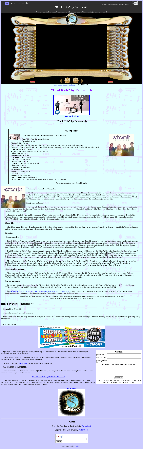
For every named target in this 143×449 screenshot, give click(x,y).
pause (60, 85)
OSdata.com (22, 363)
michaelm (78, 446)
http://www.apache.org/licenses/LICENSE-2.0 (48, 377)
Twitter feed (86, 426)
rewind (65, 85)
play (55, 85)
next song (72, 85)
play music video (71, 116)
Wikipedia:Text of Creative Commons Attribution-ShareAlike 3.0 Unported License (46, 291)
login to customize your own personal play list (115, 4)
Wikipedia (14, 291)
